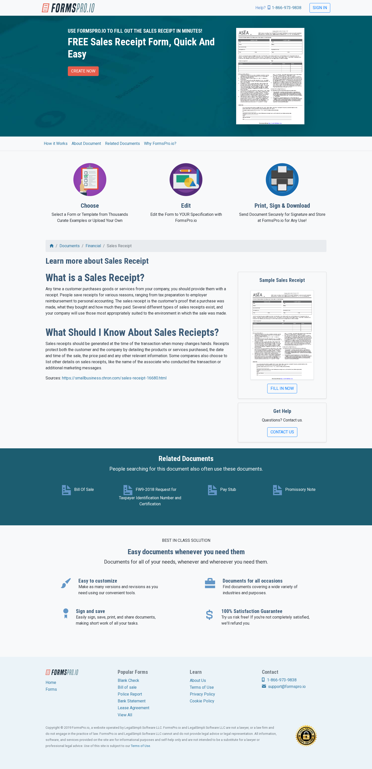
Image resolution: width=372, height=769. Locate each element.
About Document (86, 143)
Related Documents (122, 143)
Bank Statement (132, 701)
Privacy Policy (202, 694)
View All (125, 715)
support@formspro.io (286, 686)
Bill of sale (127, 687)
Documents (69, 245)
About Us (198, 680)
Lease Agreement (133, 707)
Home (51, 682)
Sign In (320, 7)
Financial (93, 245)
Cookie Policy (202, 701)
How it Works (56, 143)
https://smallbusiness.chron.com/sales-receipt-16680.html (114, 378)
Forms (51, 689)
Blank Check (128, 680)
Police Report (130, 694)
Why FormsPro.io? (160, 143)
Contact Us (282, 432)
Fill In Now (282, 388)
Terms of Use (202, 687)
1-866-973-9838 (286, 7)
